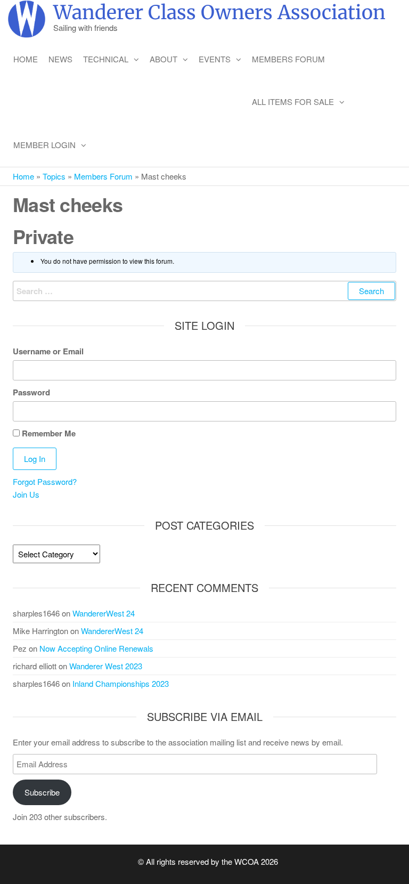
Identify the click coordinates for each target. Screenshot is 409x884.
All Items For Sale (293, 101)
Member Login (44, 144)
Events (215, 58)
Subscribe (42, 792)
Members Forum (288, 58)
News (60, 58)
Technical (105, 58)
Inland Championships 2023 (120, 683)
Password (31, 392)
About (163, 58)
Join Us (26, 494)
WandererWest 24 (103, 613)
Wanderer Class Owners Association (219, 13)
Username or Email (48, 351)
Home (25, 58)
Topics (54, 176)
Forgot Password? (45, 481)
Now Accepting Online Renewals (96, 648)
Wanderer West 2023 (105, 665)
